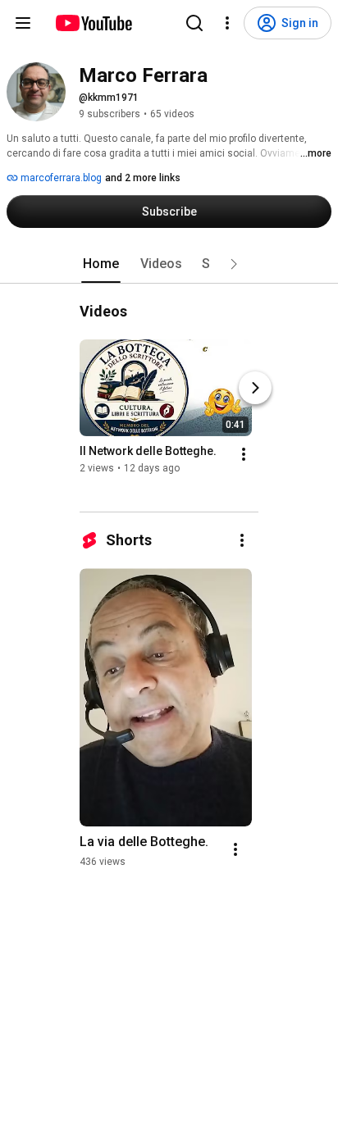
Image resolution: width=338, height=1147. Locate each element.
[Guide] (23, 23)
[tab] (101, 264)
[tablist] (169, 264)
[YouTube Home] (93, 23)
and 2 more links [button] (142, 178)
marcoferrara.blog (60, 178)
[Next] (255, 387)
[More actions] (243, 454)
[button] (234, 264)
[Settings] (227, 23)
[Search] (194, 23)
